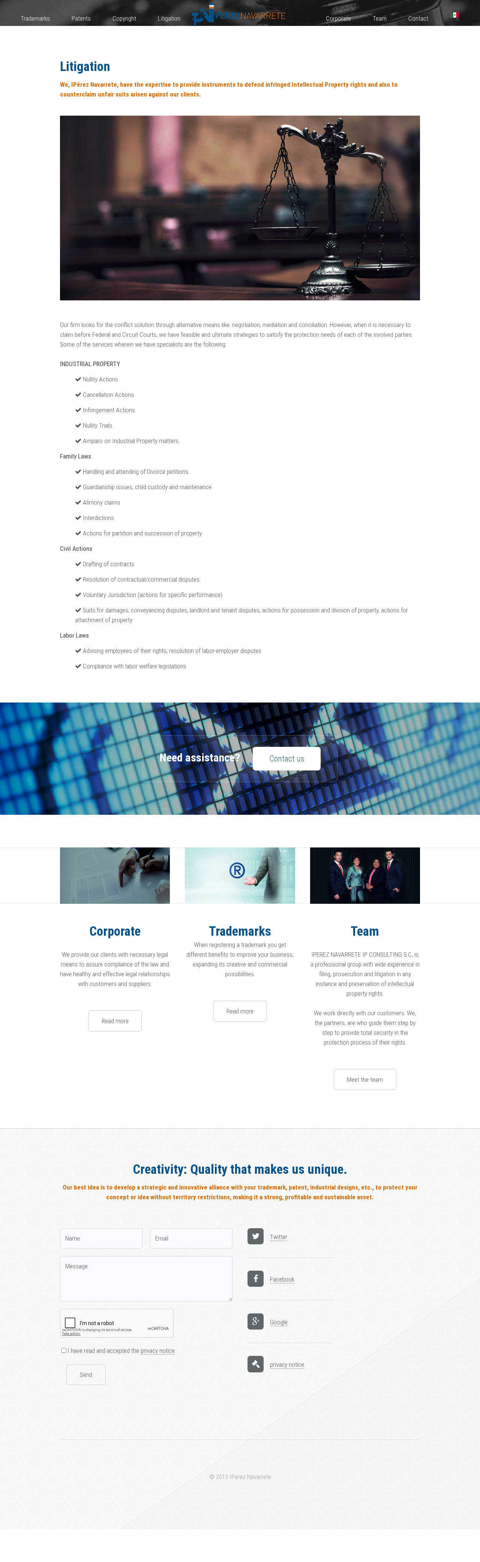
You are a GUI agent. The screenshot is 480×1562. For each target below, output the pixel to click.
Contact (418, 18)
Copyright (124, 18)
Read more (115, 1021)
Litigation (169, 18)
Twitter (278, 1237)
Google (279, 1322)
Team (380, 18)
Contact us (286, 758)
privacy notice (158, 1350)
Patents (81, 18)
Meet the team (365, 1079)
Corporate (338, 18)
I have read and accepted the (121, 1350)
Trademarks (35, 18)
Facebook (282, 1279)
